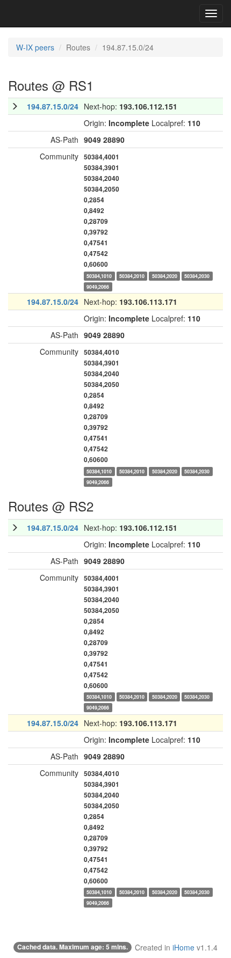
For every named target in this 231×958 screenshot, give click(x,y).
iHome (183, 947)
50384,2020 (164, 275)
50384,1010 (99, 275)
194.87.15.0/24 (52, 106)
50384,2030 (197, 275)
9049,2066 (97, 286)
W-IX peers (35, 47)
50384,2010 (132, 275)
